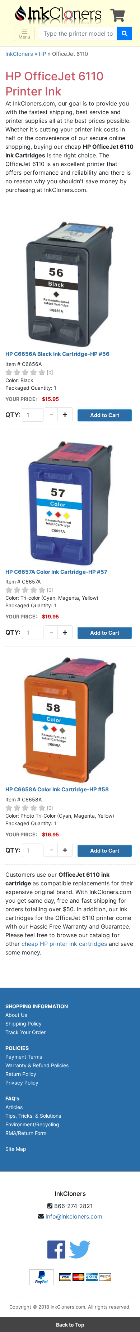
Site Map (15, 1149)
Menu (24, 37)
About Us (16, 1015)
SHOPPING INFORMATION (36, 1006)
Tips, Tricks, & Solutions (33, 1116)
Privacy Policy (21, 1083)
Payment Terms (23, 1057)
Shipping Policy (23, 1023)
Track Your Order (25, 1032)
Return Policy (20, 1074)
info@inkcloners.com (74, 1216)
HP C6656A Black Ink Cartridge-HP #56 (57, 353)
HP (42, 53)
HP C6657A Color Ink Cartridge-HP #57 (56, 571)
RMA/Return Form (25, 1133)
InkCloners (19, 53)
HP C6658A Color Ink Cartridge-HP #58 (57, 789)
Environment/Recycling (32, 1124)
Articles (14, 1107)
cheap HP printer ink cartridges (64, 943)
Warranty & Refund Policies (37, 1065)
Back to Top (70, 1325)
